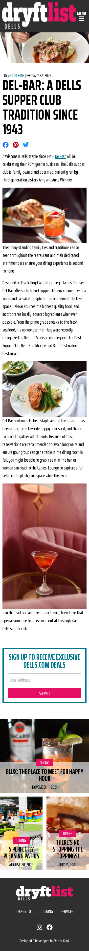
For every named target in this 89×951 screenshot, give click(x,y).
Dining (46, 762)
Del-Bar (60, 156)
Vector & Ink (16, 75)
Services (67, 911)
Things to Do (26, 911)
